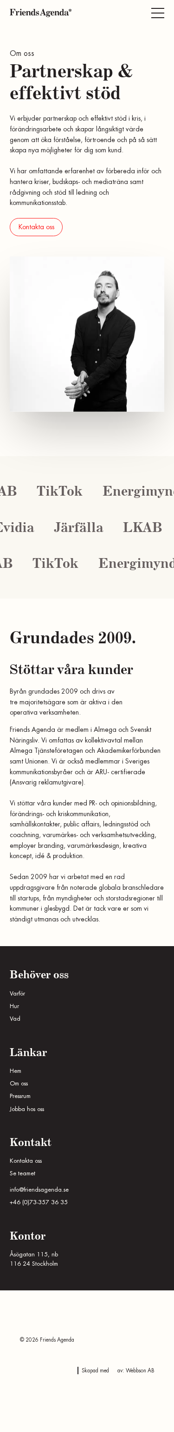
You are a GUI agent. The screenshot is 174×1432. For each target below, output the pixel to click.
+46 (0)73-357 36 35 (39, 1202)
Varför (17, 993)
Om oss (19, 1083)
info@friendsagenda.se (39, 1190)
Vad (15, 1019)
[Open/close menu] (158, 13)
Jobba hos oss (27, 1109)
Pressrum (20, 1096)
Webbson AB (140, 1370)
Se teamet (22, 1173)
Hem (15, 1071)
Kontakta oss (36, 227)
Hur (14, 1006)
